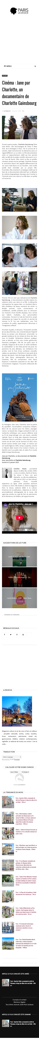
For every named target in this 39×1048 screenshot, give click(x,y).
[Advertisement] (19, 42)
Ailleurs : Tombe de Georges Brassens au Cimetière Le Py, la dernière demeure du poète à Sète (26, 832)
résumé (5, 75)
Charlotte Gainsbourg (25, 144)
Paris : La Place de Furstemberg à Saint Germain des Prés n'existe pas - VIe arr (26, 893)
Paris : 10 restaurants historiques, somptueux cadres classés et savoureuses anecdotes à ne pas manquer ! (25, 927)
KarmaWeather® (21, 784)
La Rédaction (7, 111)
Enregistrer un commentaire (11, 614)
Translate (17, 760)
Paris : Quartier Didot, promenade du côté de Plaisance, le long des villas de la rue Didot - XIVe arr (26, 800)
